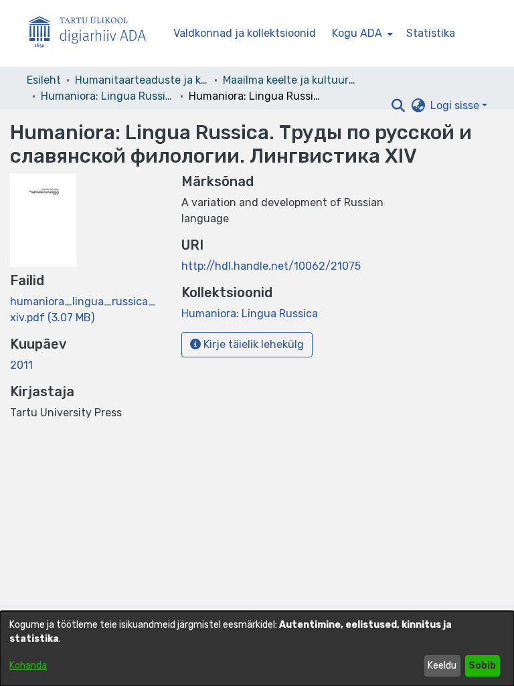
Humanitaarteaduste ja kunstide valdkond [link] (142, 80)
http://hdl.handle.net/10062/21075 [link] (271, 266)
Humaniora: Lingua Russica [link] (108, 96)
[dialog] (257, 648)
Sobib (482, 665)
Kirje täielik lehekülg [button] (252, 344)
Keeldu (442, 665)
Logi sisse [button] (456, 105)
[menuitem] (361, 33)
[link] (249, 313)
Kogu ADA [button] (357, 33)
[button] (398, 106)
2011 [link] (21, 365)
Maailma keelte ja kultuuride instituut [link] (290, 80)
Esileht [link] (44, 80)
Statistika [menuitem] (430, 33)
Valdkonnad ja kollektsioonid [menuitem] (244, 33)
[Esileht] (93, 34)
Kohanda (28, 665)
